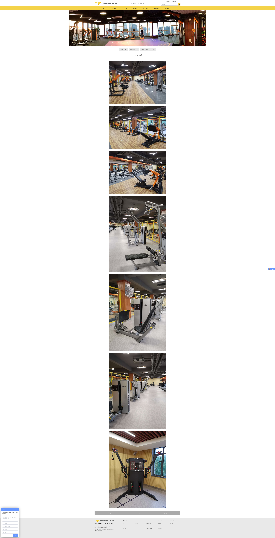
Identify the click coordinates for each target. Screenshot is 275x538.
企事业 (159, 523)
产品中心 (124, 8)
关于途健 (125, 521)
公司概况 (124, 523)
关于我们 (114, 8)
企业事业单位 (123, 49)
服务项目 (145, 8)
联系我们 (167, 8)
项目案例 (135, 8)
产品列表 (136, 525)
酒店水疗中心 (144, 49)
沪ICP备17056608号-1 (99, 530)
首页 (104, 8)
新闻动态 (156, 8)
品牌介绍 (136, 523)
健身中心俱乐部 (134, 49)
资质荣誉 (124, 528)
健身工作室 (160, 525)
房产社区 (152, 49)
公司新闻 (172, 523)
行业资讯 (172, 525)
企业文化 (124, 525)
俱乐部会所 (160, 528)
